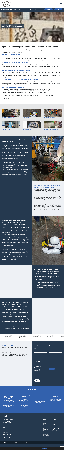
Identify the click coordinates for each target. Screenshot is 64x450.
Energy (44, 423)
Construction (45, 422)
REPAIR (16, 442)
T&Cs (53, 429)
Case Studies (54, 425)
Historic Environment (46, 433)
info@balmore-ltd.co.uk (9, 427)
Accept (45, 448)
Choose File (51, 368)
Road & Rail (45, 430)
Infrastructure (45, 428)
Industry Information (55, 428)
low (52, 50)
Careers (53, 427)
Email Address (36, 348)
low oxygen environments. (8, 245)
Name (50, 345)
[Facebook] (7, 437)
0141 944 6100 (32, 9)
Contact (53, 433)
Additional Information (37, 370)
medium (55, 50)
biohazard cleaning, (45, 83)
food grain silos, (18, 236)
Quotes (48, 9)
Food (44, 424)
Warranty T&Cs (54, 430)
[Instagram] (9, 437)
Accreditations (54, 422)
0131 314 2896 (9, 430)
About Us (53, 423)
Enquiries (58, 9)
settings (39, 448)
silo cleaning (52, 83)
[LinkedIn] (4, 437)
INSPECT (5, 442)
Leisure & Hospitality (46, 429)
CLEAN (27, 442)
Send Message (37, 380)
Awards (53, 424)
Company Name (36, 345)
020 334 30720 (8, 432)
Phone (49, 348)
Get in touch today (6, 325)
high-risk (4, 52)
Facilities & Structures (46, 435)
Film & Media (45, 434)
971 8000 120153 (8, 434)
